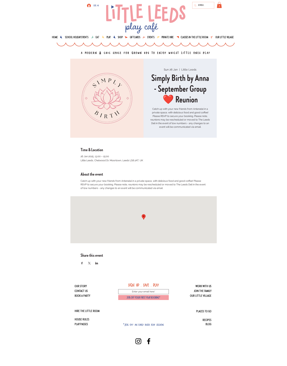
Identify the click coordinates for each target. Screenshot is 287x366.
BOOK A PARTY (82, 296)
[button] (219, 5)
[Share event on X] (89, 263)
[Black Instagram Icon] (138, 341)
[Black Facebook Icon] (149, 341)
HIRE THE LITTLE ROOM (87, 311)
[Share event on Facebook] (82, 263)
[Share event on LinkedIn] (96, 263)
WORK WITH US (203, 286)
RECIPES (207, 320)
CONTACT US (81, 291)
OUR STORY (81, 286)
